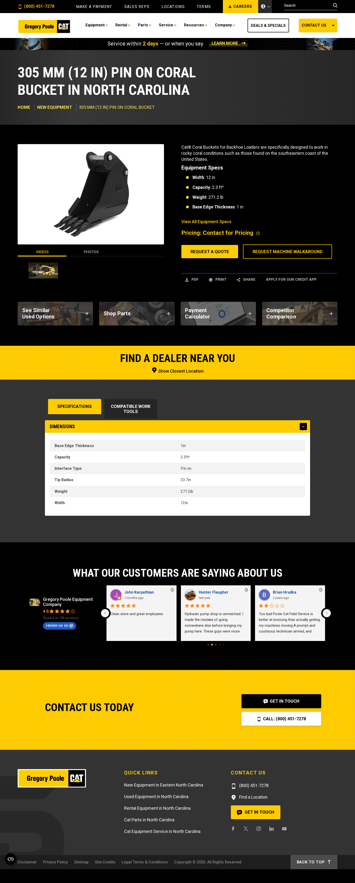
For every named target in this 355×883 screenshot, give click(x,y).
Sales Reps (137, 7)
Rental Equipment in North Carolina (157, 808)
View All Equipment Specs (206, 221)
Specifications (74, 406)
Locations (173, 7)
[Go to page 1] (212, 645)
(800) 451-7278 (38, 6)
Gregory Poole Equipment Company (68, 602)
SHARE (249, 279)
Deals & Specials (268, 25)
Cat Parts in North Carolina (149, 819)
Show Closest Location (180, 371)
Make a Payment (94, 7)
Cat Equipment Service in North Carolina (162, 831)
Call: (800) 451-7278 (284, 718)
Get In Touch (284, 701)
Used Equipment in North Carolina (156, 796)
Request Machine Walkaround (287, 251)
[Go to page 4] (223, 644)
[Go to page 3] (219, 644)
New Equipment (54, 107)
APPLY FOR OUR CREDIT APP (291, 279)
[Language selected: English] (265, 6)
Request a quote (210, 251)
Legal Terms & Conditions (145, 862)
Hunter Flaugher (213, 592)
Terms (204, 7)
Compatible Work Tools (130, 409)
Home (24, 107)
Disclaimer (27, 862)
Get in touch (259, 812)
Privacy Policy (55, 862)
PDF (195, 279)
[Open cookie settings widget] (10, 859)
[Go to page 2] (216, 645)
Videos (42, 252)
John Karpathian (139, 592)
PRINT (220, 279)
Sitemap (81, 862)
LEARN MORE (225, 43)
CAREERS (242, 6)
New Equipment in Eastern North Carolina (163, 784)
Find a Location (253, 797)
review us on (57, 625)
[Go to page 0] (208, 645)
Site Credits (105, 862)
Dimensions (62, 426)
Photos (91, 252)
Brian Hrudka (284, 592)
